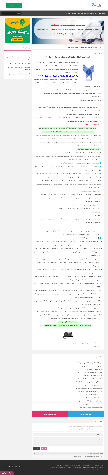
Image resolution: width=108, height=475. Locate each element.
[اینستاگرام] (16, 466)
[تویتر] (12, 466)
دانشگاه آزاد (95, 347)
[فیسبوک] (6, 466)
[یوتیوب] (9, 466)
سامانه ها (74, 13)
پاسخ (34, 453)
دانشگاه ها (86, 13)
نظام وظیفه (80, 13)
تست (28, 53)
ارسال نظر (44, 449)
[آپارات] (19, 466)
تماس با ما (68, 13)
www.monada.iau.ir (55, 132)
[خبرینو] (96, 9)
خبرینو (89, 465)
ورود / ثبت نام (14, 6)
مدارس (92, 13)
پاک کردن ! (36, 449)
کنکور (96, 13)
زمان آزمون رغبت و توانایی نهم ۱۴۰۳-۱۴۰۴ (20, 63)
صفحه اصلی (102, 13)
